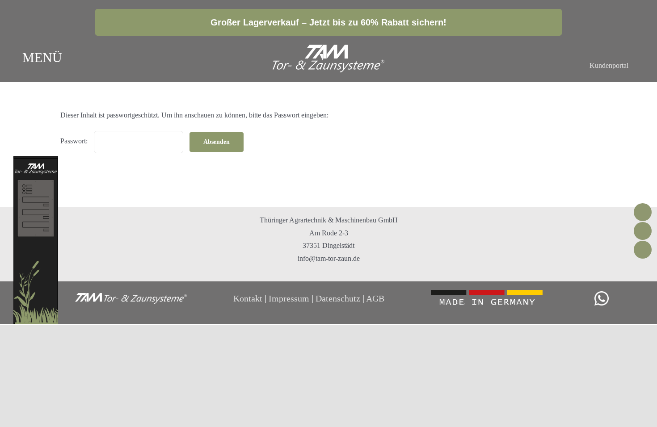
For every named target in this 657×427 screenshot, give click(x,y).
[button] (561, 59)
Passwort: (74, 141)
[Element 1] (328, 48)
